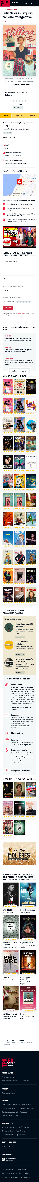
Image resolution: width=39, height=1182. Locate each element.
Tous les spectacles (8, 1093)
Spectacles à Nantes (11, 9)
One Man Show (16, 81)
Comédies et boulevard (10, 1112)
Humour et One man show (14, 79)
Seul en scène (28, 81)
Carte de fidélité (7, 1135)
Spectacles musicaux (9, 1108)
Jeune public (6, 1105)
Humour (6, 81)
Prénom (7, 279)
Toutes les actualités (19, 371)
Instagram (10, 1147)
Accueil (6, 1040)
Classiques (24, 1112)
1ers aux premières (8, 1127)
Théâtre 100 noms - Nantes (19, 84)
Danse (17, 1116)
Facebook (4, 1147)
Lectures (22, 1108)
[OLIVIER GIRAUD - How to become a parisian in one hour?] (8, 790)
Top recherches (21, 1135)
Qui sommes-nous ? (8, 1169)
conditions (21, 313)
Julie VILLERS (16, 137)
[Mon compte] (30, 3)
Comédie (29, 79)
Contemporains (7, 1116)
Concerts (30, 1108)
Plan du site (22, 1169)
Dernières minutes (23, 1127)
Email (6, 290)
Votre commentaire (11, 262)
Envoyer (8, 308)
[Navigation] (35, 3)
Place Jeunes (20, 1131)
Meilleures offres (7, 1131)
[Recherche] (25, 3)
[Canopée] (19, 827)
